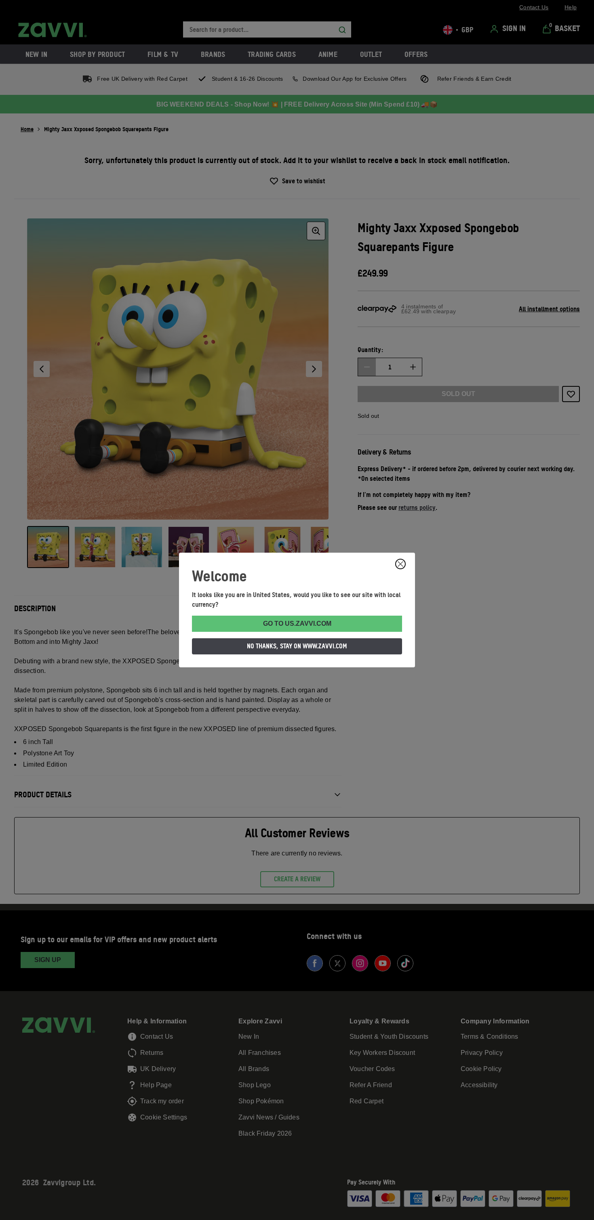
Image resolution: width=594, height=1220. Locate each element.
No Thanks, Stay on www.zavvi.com (297, 646)
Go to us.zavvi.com (297, 623)
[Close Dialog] (400, 564)
